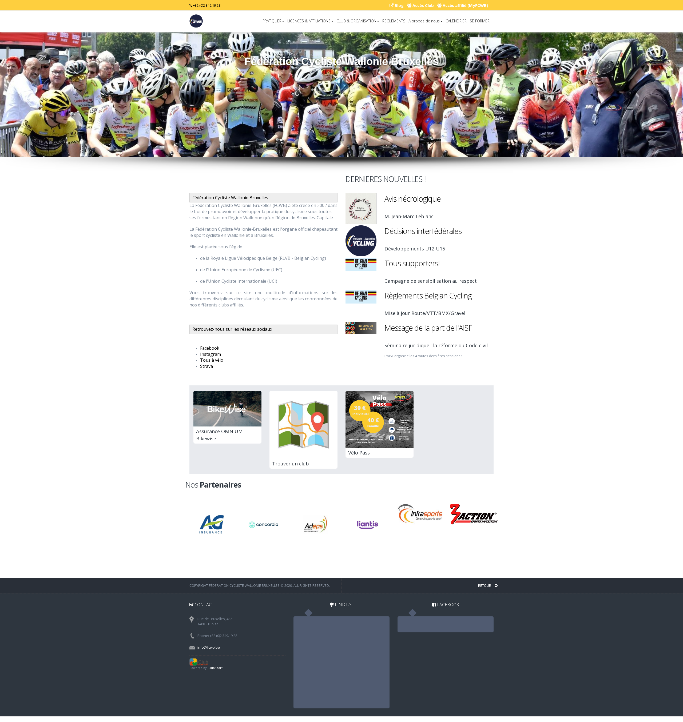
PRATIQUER (272, 20)
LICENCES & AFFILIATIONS (309, 20)
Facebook (209, 348)
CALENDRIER (456, 20)
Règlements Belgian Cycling (428, 295)
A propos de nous (424, 20)
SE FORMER (480, 20)
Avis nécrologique (412, 198)
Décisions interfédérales (423, 231)
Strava (206, 366)
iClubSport (215, 668)
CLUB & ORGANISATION (356, 20)
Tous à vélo (211, 360)
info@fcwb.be (208, 647)
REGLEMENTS (393, 20)
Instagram (210, 354)
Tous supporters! (411, 263)
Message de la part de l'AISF (428, 327)
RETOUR (485, 585)
